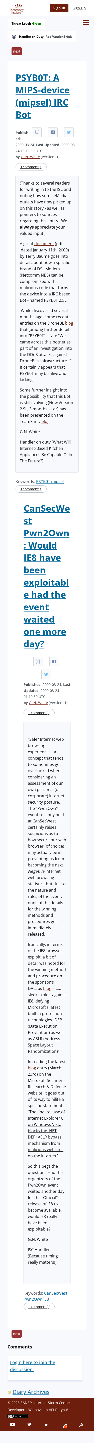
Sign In (59, 8)
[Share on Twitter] (69, 132)
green (36, 24)
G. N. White (30, 156)
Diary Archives (31, 1392)
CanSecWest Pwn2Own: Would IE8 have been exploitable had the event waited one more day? (47, 576)
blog (69, 323)
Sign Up (79, 8)
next (16, 51)
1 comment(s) (39, 712)
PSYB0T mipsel (50, 481)
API (51, 1409)
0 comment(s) (31, 166)
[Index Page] (16, 8)
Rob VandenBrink (59, 37)
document (44, 243)
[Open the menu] (85, 22)
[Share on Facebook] (53, 132)
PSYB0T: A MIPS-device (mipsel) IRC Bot (43, 96)
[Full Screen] (37, 132)
